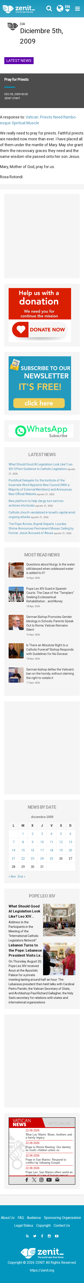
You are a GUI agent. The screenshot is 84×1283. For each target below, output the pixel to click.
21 (13, 858)
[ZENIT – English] (24, 9)
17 (42, 850)
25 (51, 858)
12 (61, 842)
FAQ (21, 1218)
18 (51, 850)
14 (13, 850)
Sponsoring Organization (62, 1218)
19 (61, 850)
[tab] (25, 1122)
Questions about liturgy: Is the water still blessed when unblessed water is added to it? (50, 569)
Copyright (43, 1225)
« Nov (12, 876)
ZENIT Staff (12, 98)
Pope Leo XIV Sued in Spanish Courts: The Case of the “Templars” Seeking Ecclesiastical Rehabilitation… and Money (50, 595)
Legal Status (23, 1225)
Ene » (21, 876)
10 (42, 842)
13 (70, 842)
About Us (8, 1218)
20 (70, 850)
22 (23, 858)
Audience (34, 1218)
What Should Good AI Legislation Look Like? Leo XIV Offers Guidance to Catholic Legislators (25, 916)
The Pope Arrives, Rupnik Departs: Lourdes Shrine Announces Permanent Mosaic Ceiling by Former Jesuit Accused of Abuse (41, 528)
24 (42, 858)
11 (51, 842)
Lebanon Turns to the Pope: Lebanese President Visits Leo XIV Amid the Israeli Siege (26, 955)
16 (32, 850)
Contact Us (62, 1225)
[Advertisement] (42, 236)
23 (32, 858)
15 (23, 850)
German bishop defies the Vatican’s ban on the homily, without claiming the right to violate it (50, 674)
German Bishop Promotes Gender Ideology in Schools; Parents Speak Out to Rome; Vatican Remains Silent (49, 623)
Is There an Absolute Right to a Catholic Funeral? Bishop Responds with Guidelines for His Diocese (50, 649)
